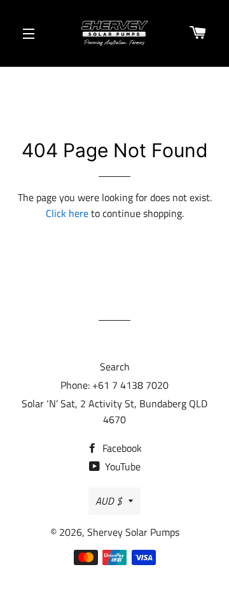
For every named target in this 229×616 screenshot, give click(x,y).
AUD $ (108, 500)
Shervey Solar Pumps (133, 532)
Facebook (121, 448)
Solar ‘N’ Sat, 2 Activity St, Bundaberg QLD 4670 (114, 411)
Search (115, 366)
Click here (67, 213)
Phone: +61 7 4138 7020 (114, 385)
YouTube (121, 466)
